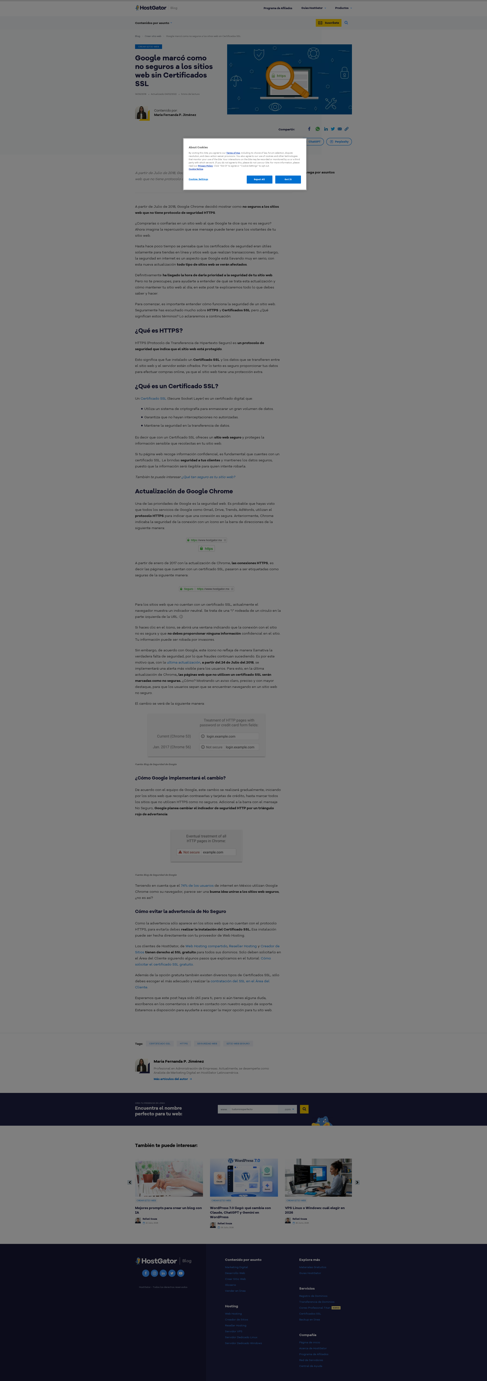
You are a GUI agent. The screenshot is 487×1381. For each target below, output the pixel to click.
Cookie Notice (196, 169)
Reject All (259, 179)
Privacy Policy (205, 166)
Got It (288, 179)
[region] (245, 164)
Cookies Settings (198, 179)
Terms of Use (233, 153)
